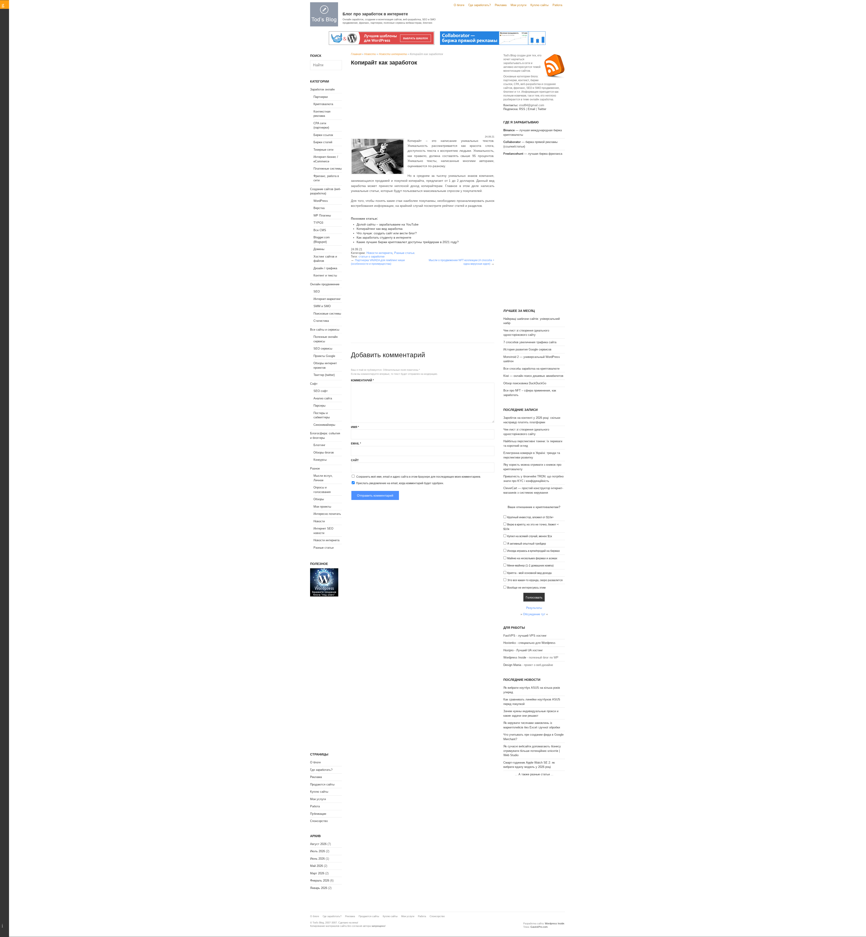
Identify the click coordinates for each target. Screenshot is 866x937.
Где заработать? (479, 5)
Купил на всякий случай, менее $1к (529, 536)
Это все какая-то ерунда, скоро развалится (535, 580)
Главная (356, 54)
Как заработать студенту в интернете (384, 237)
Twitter (542, 109)
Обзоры (318, 499)
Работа (557, 5)
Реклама (501, 5)
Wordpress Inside (514, 657)
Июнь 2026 (317, 858)
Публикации (318, 813)
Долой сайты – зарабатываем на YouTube (388, 224)
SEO (316, 291)
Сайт (355, 460)
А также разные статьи (534, 774)
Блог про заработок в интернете (375, 14)
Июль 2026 (317, 851)
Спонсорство (319, 821)
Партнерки (320, 97)
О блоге (459, 5)
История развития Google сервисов (527, 349)
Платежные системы (327, 168)
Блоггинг (319, 445)
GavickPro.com (539, 926)
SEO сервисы (322, 348)
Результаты (534, 608)
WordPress (320, 201)
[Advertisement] (422, 101)
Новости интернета (393, 54)
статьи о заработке (372, 256)
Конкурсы (320, 459)
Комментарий (362, 380)
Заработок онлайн (322, 89)
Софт (314, 383)
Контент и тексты (325, 275)
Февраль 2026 (319, 880)
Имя (355, 427)
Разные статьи (404, 253)
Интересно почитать (327, 514)
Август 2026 (318, 844)
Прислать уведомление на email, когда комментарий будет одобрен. (399, 483)
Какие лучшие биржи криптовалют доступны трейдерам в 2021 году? (408, 242)
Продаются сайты (322, 784)
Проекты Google (324, 356)
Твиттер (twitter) (324, 375)
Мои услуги (518, 5)
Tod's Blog (324, 14)
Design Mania (512, 665)
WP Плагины (322, 215)
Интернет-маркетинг (327, 299)
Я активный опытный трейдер (526, 543)
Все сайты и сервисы (324, 329)
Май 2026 (316, 866)
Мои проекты (322, 506)
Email (356, 443)
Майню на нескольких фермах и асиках (532, 558)
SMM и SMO (322, 306)
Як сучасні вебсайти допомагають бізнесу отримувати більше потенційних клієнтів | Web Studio (532, 751)
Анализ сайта (322, 398)
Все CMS (319, 230)
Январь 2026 (318, 888)
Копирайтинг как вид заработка (380, 228)
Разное (315, 468)
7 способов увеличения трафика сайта (529, 342)
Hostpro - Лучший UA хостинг (523, 650)
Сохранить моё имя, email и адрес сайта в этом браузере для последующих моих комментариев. (418, 476)
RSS (522, 109)
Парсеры (319, 405)
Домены (318, 249)
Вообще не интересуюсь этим (526, 587)
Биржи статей (322, 142)
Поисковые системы (327, 313)
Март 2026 (317, 873)
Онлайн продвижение (324, 284)
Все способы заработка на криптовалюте (531, 368)
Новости (370, 54)
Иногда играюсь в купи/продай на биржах (533, 551)
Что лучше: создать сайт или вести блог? (387, 233)
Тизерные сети (323, 149)
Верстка (319, 208)
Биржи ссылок (323, 135)
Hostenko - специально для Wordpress (529, 643)
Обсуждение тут (534, 614)
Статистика (321, 320)
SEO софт (320, 391)
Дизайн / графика (325, 268)
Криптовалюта (323, 104)
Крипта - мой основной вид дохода (529, 573)
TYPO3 (318, 222)
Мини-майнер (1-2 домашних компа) (530, 565)
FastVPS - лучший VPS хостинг (525, 635)
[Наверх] (4, 925)
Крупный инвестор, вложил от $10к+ (530, 517)
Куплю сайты (539, 5)
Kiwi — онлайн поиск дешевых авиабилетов (533, 376)
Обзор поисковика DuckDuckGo (524, 383)
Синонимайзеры (324, 424)
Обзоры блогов (323, 452)
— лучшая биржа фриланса (532, 153)
